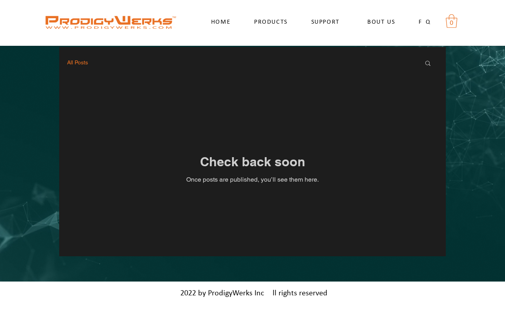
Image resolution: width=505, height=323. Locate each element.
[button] (451, 21)
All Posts (77, 62)
